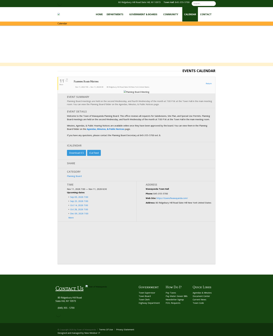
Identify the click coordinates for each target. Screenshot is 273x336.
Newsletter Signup (175, 299)
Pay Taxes (171, 292)
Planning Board (74, 176)
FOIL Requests (173, 302)
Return (208, 83)
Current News (199, 299)
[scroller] (268, 332)
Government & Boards (143, 14)
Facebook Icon (60, 3)
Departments (115, 14)
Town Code (198, 302)
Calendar (190, 14)
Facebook (58, 314)
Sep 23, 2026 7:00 (79, 201)
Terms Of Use (106, 329)
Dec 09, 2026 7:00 (79, 213)
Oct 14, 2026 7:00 (79, 205)
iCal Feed (94, 152)
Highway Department (149, 302)
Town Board (145, 296)
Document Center (201, 296)
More (71, 217)
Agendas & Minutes (202, 292)
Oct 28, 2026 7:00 (79, 209)
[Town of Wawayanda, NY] (68, 14)
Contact (206, 14)
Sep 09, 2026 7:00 (79, 197)
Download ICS (76, 152)
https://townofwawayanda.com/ (172, 198)
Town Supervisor (147, 292)
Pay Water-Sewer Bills (177, 296)
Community (170, 14)
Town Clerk (144, 299)
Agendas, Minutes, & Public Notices (105, 129)
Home (99, 14)
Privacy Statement (125, 329)
